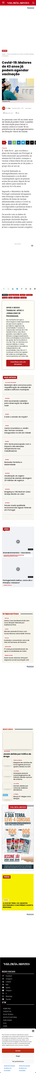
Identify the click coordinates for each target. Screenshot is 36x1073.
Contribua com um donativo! (18, 363)
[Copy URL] (27, 143)
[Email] (32, 143)
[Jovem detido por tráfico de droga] (18, 740)
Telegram (9, 990)
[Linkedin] (19, 143)
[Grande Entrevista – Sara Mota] (18, 541)
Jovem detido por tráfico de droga (17, 755)
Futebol (16, 794)
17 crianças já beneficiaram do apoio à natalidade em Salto (16, 650)
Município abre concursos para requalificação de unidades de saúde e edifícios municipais (17, 387)
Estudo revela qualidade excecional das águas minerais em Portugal (17, 507)
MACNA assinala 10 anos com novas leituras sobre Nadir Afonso (17, 632)
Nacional (7, 398)
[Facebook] (10, 143)
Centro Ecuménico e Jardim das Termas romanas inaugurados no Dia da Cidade (17, 430)
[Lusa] (4, 108)
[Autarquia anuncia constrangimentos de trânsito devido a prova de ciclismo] (7, 773)
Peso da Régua (18, 760)
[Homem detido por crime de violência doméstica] (7, 786)
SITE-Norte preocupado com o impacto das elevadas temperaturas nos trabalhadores (17, 447)
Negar (18, 1056)
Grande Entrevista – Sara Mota (16, 552)
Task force (16, 297)
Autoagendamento (14, 295)
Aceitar (18, 1051)
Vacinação (23, 297)
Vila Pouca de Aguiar (10, 382)
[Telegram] (23, 143)
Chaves (7, 425)
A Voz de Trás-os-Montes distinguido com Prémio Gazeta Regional (18, 905)
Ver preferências (18, 1061)
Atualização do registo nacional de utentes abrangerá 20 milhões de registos (17, 478)
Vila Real (16, 771)
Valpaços (7, 751)
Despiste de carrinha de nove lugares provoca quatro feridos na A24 (22, 764)
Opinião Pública (7, 585)
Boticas (7, 618)
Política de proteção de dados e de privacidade (9, 1068)
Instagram (9, 979)
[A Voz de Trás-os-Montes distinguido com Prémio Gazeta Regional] (18, 891)
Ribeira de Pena (9, 655)
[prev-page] (4, 518)
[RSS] (3, 985)
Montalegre (8, 646)
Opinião (7, 414)
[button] (33, 1031)
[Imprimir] (30, 289)
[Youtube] (3, 999)
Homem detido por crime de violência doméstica (20, 788)
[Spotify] (3, 987)
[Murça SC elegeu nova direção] (7, 796)
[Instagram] (3, 979)
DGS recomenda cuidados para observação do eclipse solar (16, 403)
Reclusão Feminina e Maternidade (13, 463)
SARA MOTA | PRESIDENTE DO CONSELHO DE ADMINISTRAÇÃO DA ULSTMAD (13, 556)
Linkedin (8, 982)
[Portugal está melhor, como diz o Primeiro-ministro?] (18, 569)
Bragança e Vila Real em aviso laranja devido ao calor (17, 493)
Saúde (4, 51)
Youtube (8, 999)
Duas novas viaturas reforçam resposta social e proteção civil (16, 659)
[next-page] (7, 518)
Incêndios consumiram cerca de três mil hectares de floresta (16, 641)
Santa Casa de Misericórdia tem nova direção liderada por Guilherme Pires (16, 623)
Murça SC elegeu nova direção (22, 797)
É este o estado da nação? (16, 417)
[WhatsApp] (14, 143)
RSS (7, 985)
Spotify (8, 988)
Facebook (9, 976)
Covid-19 (22, 295)
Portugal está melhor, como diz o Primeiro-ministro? (17, 581)
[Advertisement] (18, 25)
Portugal (5, 297)
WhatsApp (9, 996)
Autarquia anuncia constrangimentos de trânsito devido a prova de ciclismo (22, 776)
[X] (3, 993)
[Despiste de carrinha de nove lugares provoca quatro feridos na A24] (7, 762)
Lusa (9, 108)
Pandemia (29, 295)
